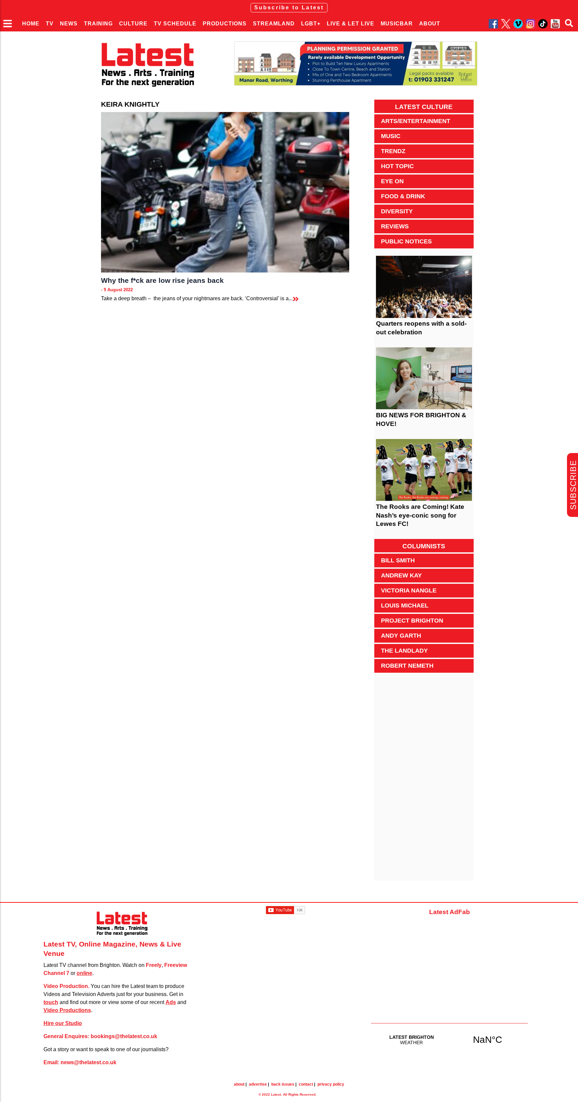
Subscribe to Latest (289, 7)
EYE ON (392, 181)
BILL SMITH (398, 560)
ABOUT (429, 23)
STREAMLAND (274, 23)
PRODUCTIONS (225, 23)
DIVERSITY (397, 211)
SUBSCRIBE (573, 485)
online (84, 973)
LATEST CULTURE (424, 106)
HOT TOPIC (397, 166)
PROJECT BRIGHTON (412, 620)
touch (50, 1002)
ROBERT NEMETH (407, 665)
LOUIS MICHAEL (404, 605)
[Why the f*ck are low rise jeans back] (225, 192)
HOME (30, 23)
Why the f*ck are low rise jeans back (162, 280)
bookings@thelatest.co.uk (124, 1036)
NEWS (69, 23)
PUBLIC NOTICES (406, 241)
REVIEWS (395, 226)
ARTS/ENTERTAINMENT (415, 121)
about (239, 1084)
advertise (258, 1084)
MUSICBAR (397, 23)
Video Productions (67, 1010)
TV (50, 23)
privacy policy (330, 1084)
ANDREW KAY (401, 575)
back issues (282, 1084)
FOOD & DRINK (403, 196)
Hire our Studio (62, 1023)
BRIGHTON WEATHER (449, 1039)
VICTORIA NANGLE (409, 590)
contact (306, 1084)
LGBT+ (310, 23)
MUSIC (390, 136)
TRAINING (98, 23)
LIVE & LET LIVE (350, 23)
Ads (171, 1002)
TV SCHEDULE (175, 23)
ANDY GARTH (401, 635)
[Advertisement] (424, 780)
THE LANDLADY (404, 650)
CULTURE (133, 23)
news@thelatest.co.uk (88, 1062)
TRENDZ (393, 151)
